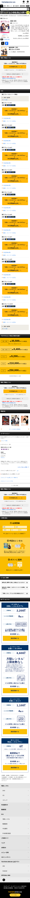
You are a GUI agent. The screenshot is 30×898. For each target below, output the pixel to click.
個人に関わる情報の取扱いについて (20, 777)
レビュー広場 (4, 852)
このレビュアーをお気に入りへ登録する (9, 477)
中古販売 (5, 828)
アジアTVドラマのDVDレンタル (23, 15)
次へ (6, 99)
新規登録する (15, 638)
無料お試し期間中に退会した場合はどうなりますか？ (13, 582)
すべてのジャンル (12, 15)
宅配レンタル (6, 819)
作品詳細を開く (7, 118)
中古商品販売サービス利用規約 (7, 777)
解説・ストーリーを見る (9, 121)
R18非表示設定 (7, 833)
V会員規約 (8, 775)
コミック (10, 5)
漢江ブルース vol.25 (14, 49)
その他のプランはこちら (9, 394)
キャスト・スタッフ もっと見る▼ (21, 38)
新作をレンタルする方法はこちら (9, 78)
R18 (28, 5)
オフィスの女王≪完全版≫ (15, 429)
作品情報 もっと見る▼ (23, 35)
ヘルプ (3, 843)
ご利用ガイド (4, 838)
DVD (1, 5)
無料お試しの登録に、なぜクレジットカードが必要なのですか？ (13, 588)
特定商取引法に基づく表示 (6, 778)
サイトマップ (4, 780)
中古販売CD (17, 5)
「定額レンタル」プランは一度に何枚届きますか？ (13, 593)
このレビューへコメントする (6, 481)
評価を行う (5, 34)
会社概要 (3, 775)
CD (5, 5)
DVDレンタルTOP (4, 15)
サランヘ (3, 457)
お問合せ (3, 847)
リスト (23, 3)
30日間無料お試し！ (14, 66)
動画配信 (23, 5)
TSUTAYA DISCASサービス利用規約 (17, 775)
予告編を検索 (7, 39)
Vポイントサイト (5, 857)
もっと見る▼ (26, 33)
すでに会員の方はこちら (21, 394)
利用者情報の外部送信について (17, 778)
